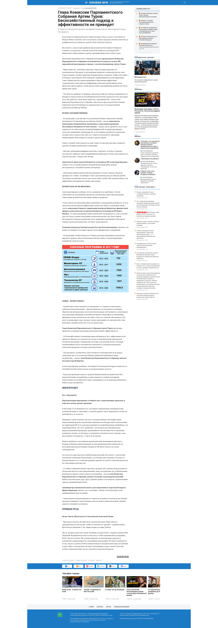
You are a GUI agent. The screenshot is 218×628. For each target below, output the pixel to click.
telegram (102, 566)
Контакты (100, 607)
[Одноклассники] (120, 557)
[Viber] (125, 557)
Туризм (64, 598)
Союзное (86, 598)
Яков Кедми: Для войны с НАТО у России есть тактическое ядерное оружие (147, 111)
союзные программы (81, 560)
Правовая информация (121, 607)
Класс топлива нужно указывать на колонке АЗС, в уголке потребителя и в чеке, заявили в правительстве (148, 266)
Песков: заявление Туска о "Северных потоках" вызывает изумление (146, 194)
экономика (91, 560)
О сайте (91, 607)
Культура (108, 598)
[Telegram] (123, 557)
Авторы (108, 607)
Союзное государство (68, 560)
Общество (129, 598)
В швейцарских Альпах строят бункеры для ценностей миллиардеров (146, 245)
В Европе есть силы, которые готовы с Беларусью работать (148, 172)
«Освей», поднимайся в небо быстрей (92, 590)
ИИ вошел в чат (140, 77)
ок (79, 566)
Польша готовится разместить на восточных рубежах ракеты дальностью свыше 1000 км (147, 295)
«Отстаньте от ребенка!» (150, 159)
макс (125, 566)
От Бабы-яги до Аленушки (114, 590)
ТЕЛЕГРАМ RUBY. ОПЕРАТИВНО (144, 187)
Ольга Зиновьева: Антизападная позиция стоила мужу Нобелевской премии (136, 592)
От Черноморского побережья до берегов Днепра (156, 591)
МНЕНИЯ (137, 136)
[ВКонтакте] (118, 557)
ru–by (113, 566)
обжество (98, 560)
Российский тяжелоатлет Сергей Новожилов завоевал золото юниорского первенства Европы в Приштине (148, 255)
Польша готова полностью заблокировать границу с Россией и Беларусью (148, 38)
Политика (138, 89)
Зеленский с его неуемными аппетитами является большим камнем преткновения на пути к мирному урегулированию (150, 144)
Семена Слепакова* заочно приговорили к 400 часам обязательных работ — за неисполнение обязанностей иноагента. (146, 234)
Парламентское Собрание (65, 8)
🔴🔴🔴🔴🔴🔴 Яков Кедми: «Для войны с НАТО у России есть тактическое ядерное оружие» (148, 214)
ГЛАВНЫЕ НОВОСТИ (142, 9)
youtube (91, 566)
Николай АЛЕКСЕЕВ (90, 8)
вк (68, 566)
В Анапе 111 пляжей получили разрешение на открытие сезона (146, 22)
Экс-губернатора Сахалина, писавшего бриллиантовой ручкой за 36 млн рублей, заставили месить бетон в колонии (148, 204)
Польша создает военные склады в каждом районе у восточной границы (148, 223)
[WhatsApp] (128, 557)
